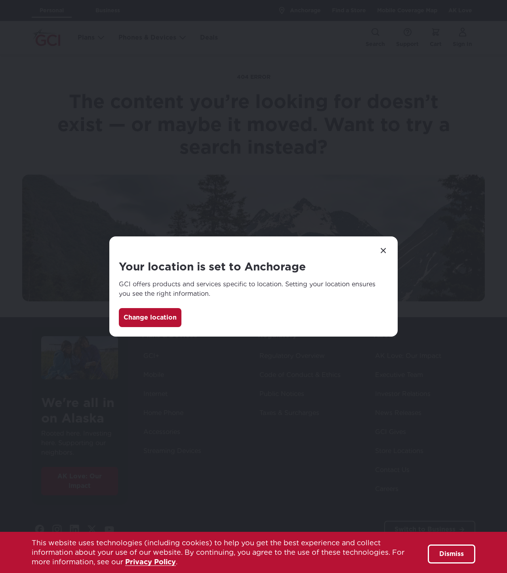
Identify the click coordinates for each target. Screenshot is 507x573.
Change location (150, 317)
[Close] (383, 250)
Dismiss (451, 554)
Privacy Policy (150, 562)
